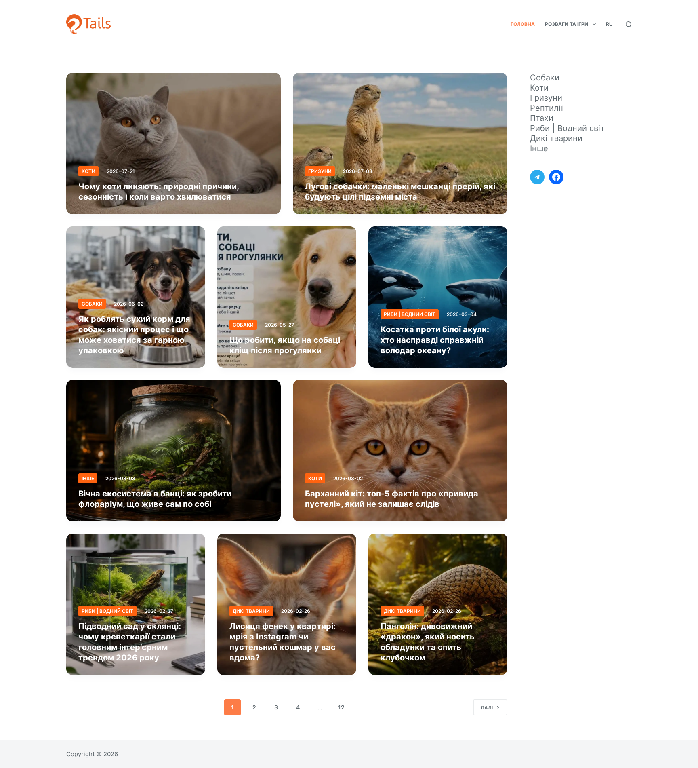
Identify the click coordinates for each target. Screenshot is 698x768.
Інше (88, 478)
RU (609, 24)
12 (341, 707)
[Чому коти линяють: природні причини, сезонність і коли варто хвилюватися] (173, 143)
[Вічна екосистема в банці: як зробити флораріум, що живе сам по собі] (173, 450)
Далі (487, 708)
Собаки (92, 304)
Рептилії (546, 108)
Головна (523, 24)
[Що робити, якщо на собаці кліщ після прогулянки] (286, 297)
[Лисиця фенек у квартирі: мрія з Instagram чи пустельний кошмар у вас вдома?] (286, 604)
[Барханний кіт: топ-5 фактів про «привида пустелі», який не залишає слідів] (400, 450)
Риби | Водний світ (409, 314)
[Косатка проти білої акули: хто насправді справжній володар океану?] (437, 297)
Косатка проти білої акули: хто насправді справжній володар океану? (435, 340)
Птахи (541, 118)
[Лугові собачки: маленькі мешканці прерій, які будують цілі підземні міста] (400, 143)
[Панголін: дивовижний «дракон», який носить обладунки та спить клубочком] (437, 604)
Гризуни (320, 171)
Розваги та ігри (566, 24)
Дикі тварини (251, 611)
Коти (88, 171)
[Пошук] (629, 24)
